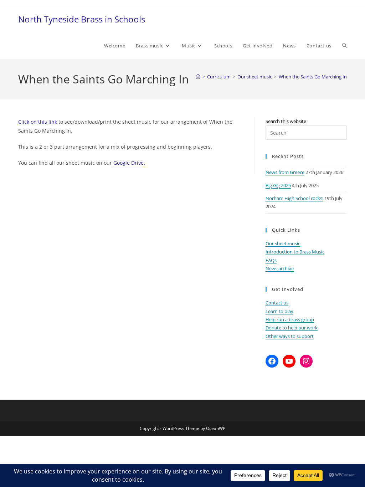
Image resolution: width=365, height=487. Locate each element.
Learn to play (279, 311)
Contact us (277, 302)
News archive (280, 268)
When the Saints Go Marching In (313, 76)
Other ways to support (290, 336)
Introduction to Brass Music (295, 251)
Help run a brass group (290, 319)
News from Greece (285, 172)
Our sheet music (283, 243)
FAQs (271, 260)
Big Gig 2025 (278, 185)
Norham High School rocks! (294, 198)
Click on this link (37, 121)
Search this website (286, 121)
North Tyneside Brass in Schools (81, 19)
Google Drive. (129, 162)
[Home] (198, 76)
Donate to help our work (292, 327)
